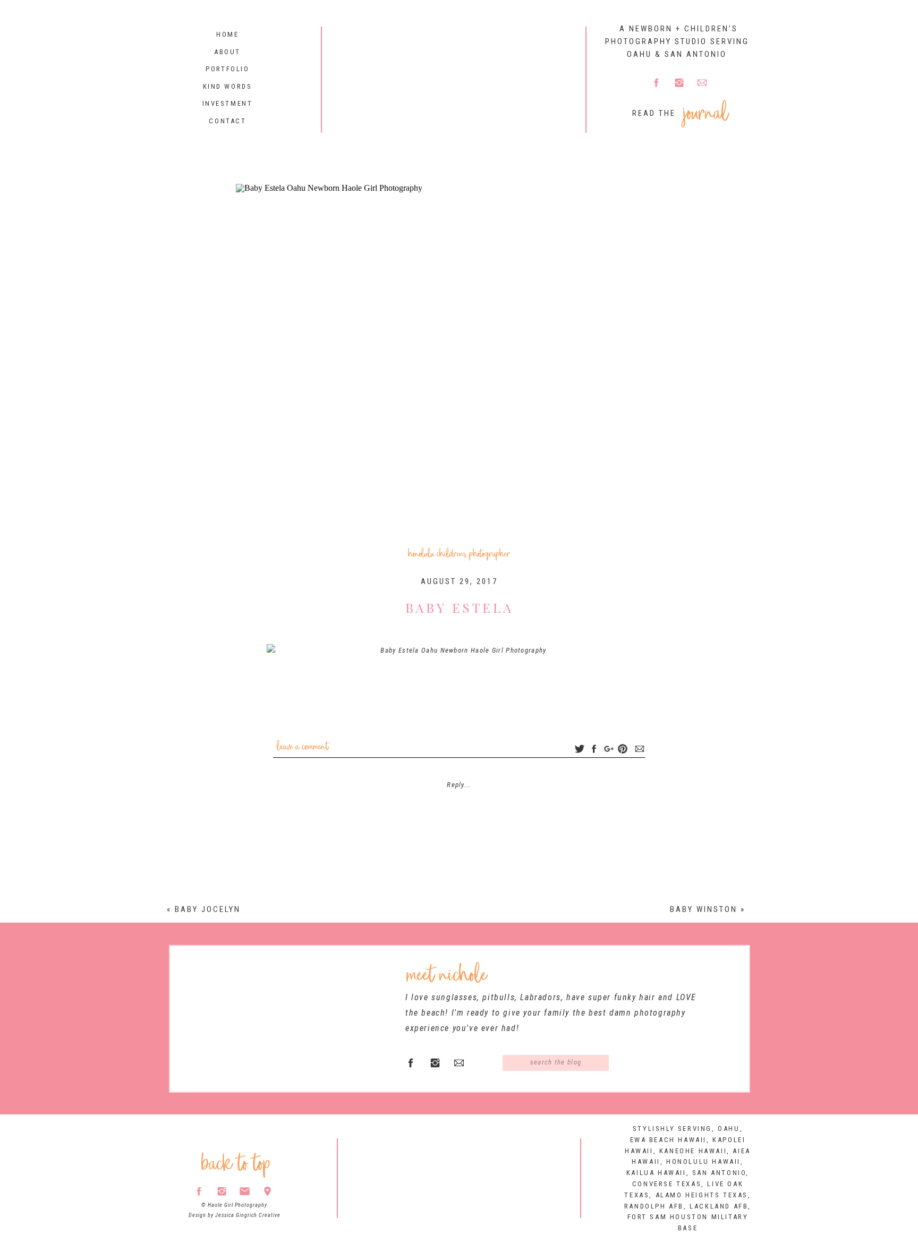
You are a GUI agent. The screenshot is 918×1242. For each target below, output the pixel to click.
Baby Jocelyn (208, 909)
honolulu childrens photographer (459, 554)
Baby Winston (703, 909)
